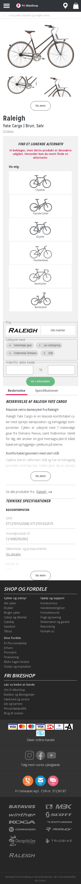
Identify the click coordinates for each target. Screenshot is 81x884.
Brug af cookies (13, 713)
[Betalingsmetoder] (40, 726)
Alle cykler (10, 603)
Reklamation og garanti (55, 622)
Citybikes (8, 131)
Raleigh (14, 118)
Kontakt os (47, 631)
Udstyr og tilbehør (15, 617)
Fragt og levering (50, 617)
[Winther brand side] (22, 815)
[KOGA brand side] (22, 822)
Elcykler (8, 608)
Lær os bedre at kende (19, 684)
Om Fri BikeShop (14, 690)
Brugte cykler (12, 612)
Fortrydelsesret (50, 612)
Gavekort (9, 626)
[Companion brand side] (22, 829)
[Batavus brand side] (22, 806)
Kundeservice (48, 603)
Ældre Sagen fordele (16, 662)
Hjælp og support (52, 598)
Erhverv (8, 648)
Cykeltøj (9, 622)
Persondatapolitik (15, 708)
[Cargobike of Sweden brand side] (22, 840)
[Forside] (27, 6)
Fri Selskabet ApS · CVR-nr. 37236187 (40, 791)
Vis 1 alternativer (40, 381)
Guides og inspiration (17, 666)
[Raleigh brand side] (22, 855)
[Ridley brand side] (59, 829)
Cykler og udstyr (15, 598)
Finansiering (11, 657)
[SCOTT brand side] (59, 815)
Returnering (47, 626)
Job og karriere (13, 704)
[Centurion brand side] (59, 822)
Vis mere (41, 476)
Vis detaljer (13, 554)
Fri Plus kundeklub (15, 643)
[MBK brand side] (59, 806)
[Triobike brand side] (59, 840)
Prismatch (10, 652)
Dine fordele (12, 638)
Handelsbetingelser (52, 608)
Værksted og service (16, 699)
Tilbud (8, 631)
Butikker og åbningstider (19, 694)
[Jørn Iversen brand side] (59, 855)
